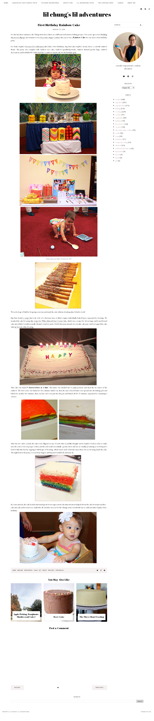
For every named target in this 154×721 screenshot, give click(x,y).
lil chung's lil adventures (77, 14)
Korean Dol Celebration (34, 46)
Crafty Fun (68, 3)
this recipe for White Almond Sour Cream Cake (48, 321)
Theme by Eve (146, 711)
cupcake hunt (120, 105)
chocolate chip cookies (123, 130)
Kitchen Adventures (50, 3)
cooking (118, 111)
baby (14, 570)
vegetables (119, 118)
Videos (120, 3)
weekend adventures (122, 148)
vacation (118, 127)
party (44, 570)
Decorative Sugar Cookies (50, 37)
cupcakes (118, 102)
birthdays (28, 570)
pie (116, 161)
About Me (131, 3)
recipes (51, 570)
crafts (117, 133)
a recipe (26, 318)
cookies (118, 114)
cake (36, 570)
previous (99, 687)
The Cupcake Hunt (105, 3)
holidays (118, 121)
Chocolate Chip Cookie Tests (24, 3)
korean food (120, 124)
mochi (117, 154)
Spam (117, 157)
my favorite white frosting (23, 327)
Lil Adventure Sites (85, 3)
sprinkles (60, 570)
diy (40, 570)
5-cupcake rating (121, 142)
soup (117, 136)
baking (20, 570)
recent (17, 687)
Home (6, 3)
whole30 (118, 145)
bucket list (119, 151)
